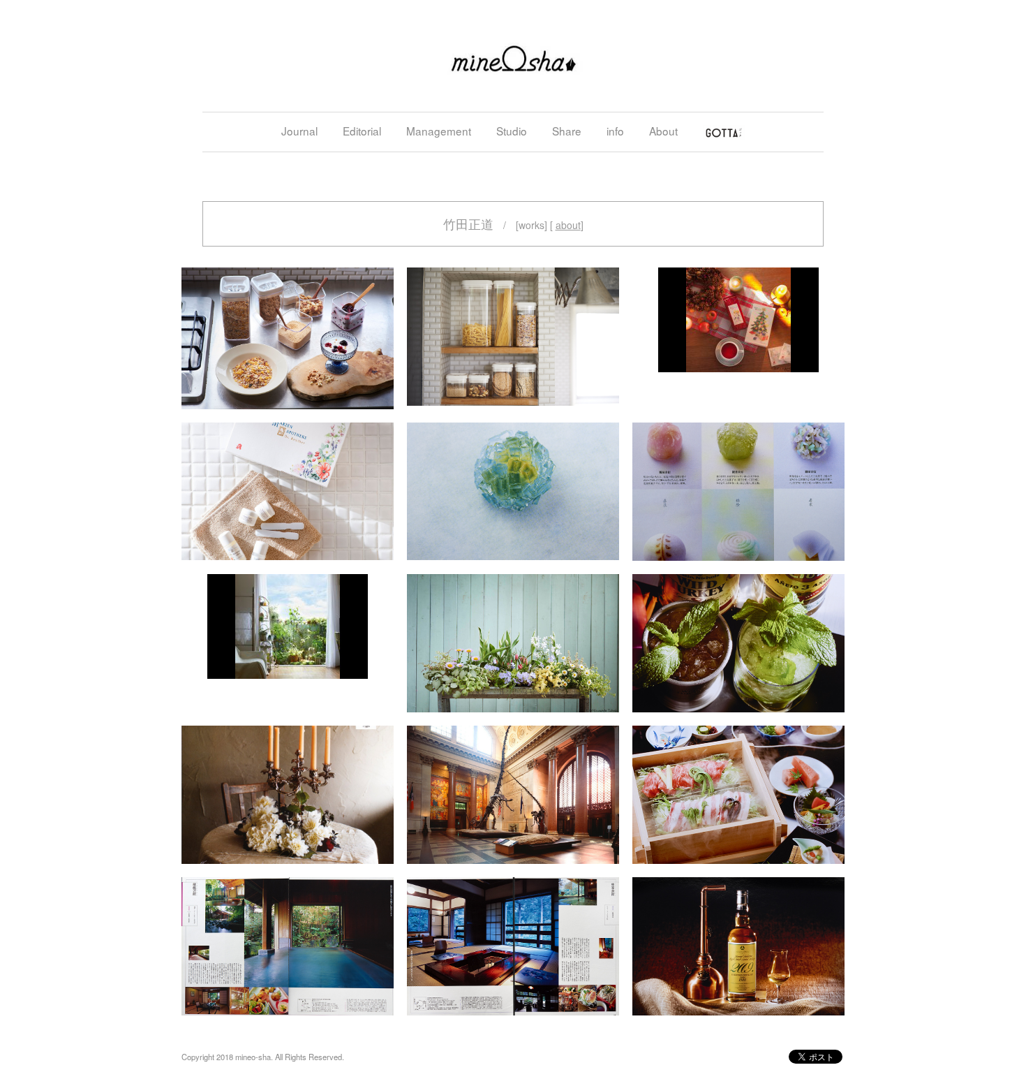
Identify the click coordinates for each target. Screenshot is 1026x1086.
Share (566, 130)
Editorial (362, 130)
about (568, 225)
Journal (299, 130)
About (663, 130)
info (615, 130)
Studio (511, 130)
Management (438, 130)
